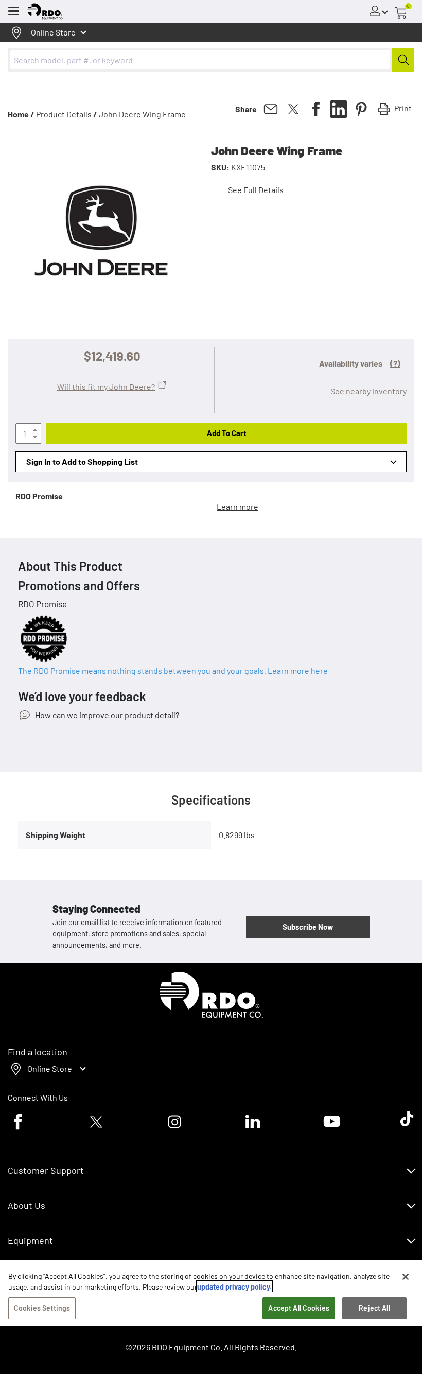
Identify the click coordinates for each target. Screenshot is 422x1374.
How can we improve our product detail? (106, 715)
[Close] (405, 1276)
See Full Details (256, 190)
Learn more (237, 506)
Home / (21, 114)
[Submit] (403, 60)
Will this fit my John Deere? (106, 386)
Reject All (374, 1307)
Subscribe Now (308, 926)
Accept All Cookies (298, 1307)
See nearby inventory (368, 391)
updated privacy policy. (234, 1286)
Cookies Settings (42, 1307)
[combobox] (211, 60)
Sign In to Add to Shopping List (82, 461)
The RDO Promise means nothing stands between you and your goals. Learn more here (173, 670)
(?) (395, 363)
